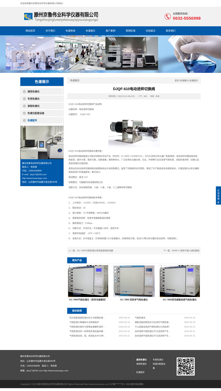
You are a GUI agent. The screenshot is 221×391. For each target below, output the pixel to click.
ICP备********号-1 (117, 384)
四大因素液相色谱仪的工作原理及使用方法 (87, 317)
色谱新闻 (70, 30)
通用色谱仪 (34, 91)
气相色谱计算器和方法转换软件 (84, 322)
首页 (177, 80)
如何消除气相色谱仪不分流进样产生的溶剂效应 (153, 331)
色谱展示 (90, 30)
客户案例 (110, 30)
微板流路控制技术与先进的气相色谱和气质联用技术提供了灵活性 (153, 322)
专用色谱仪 (34, 98)
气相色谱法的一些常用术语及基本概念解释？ (87, 331)
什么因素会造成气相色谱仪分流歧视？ (153, 327)
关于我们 (50, 30)
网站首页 (30, 30)
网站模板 (139, 384)
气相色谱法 (140, 317)
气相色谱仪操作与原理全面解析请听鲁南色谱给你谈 (87, 327)
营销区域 (130, 30)
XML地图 (130, 384)
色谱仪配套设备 (36, 113)
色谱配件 (32, 120)
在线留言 (150, 30)
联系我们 (170, 30)
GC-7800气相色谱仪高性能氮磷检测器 (95, 250)
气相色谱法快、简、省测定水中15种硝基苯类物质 (87, 336)
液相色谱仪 (34, 106)
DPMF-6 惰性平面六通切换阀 (185, 250)
